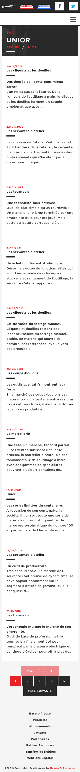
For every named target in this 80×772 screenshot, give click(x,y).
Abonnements (40, 726)
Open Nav (73, 19)
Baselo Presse (40, 713)
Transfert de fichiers (40, 751)
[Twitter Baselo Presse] (73, 6)
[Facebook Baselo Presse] (59, 6)
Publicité (40, 720)
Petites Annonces (40, 745)
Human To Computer (62, 768)
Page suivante (40, 691)
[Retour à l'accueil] (8, 6)
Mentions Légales (40, 758)
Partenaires (40, 739)
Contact (40, 732)
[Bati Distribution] (44, 6)
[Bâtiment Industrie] (26, 6)
